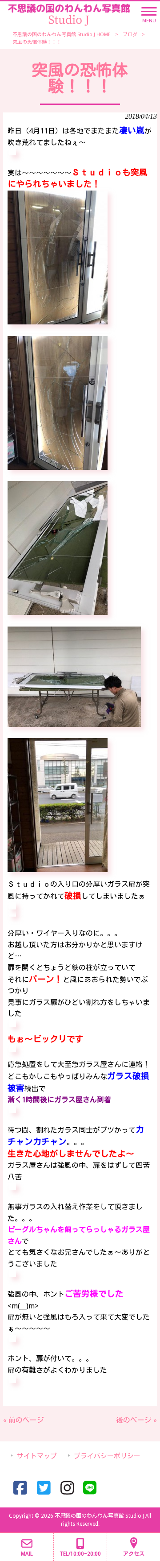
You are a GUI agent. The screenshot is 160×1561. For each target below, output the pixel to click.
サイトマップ (37, 1456)
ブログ (130, 34)
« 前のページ (23, 1420)
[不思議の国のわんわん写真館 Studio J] (69, 14)
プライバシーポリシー (107, 1456)
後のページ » (136, 1420)
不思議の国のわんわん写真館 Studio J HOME (61, 34)
